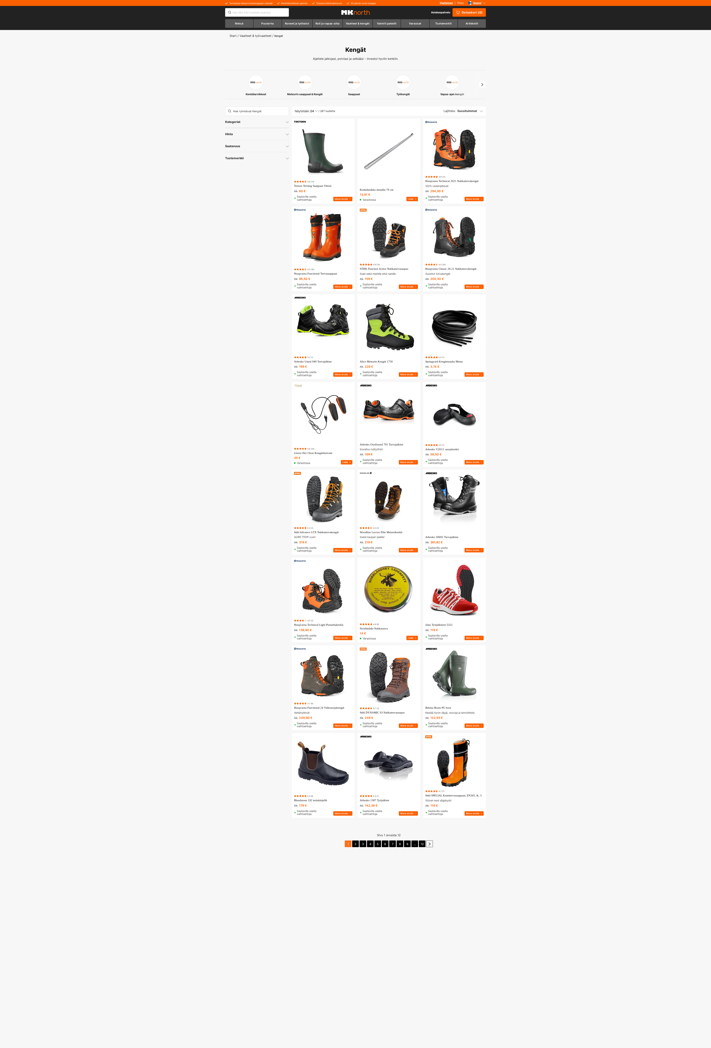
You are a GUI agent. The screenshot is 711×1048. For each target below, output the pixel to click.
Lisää (410, 199)
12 (422, 844)
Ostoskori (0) (472, 12)
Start (233, 36)
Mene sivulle (341, 199)
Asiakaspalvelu (440, 12)
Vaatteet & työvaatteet (255, 36)
